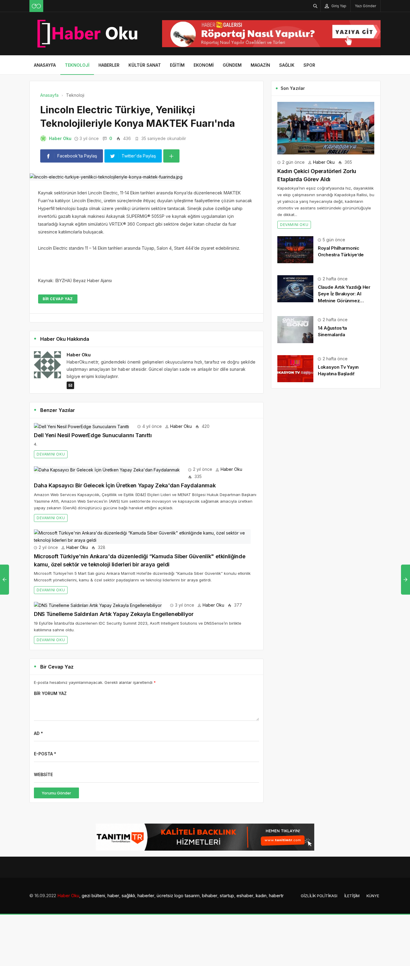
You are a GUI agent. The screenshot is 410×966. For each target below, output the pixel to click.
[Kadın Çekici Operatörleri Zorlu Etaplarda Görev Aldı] (325, 127)
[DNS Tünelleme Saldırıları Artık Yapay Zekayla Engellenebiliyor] (98, 605)
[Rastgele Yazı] (36, 6)
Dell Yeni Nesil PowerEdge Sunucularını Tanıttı (93, 435)
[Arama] (315, 6)
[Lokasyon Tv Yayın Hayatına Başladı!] (295, 368)
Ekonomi (204, 65)
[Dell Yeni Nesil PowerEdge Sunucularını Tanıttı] (81, 426)
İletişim (352, 895)
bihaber (209, 895)
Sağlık (286, 65)
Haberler (108, 65)
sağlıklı (128, 895)
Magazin (260, 65)
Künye (372, 895)
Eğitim (177, 65)
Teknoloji (77, 65)
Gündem (232, 65)
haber (113, 895)
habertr (276, 895)
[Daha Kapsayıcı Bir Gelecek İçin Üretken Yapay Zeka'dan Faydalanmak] (107, 469)
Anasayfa (45, 65)
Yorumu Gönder (56, 793)
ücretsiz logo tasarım (178, 895)
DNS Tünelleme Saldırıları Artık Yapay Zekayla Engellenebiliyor (114, 614)
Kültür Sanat (144, 65)
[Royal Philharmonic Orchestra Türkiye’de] (295, 249)
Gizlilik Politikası (319, 895)
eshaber (245, 895)
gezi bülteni (93, 895)
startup (227, 895)
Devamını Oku (51, 454)
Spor (309, 65)
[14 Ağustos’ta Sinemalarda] (295, 329)
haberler (145, 895)
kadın (261, 895)
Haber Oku (60, 138)
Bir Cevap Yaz (58, 299)
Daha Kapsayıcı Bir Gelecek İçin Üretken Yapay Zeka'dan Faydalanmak (125, 485)
